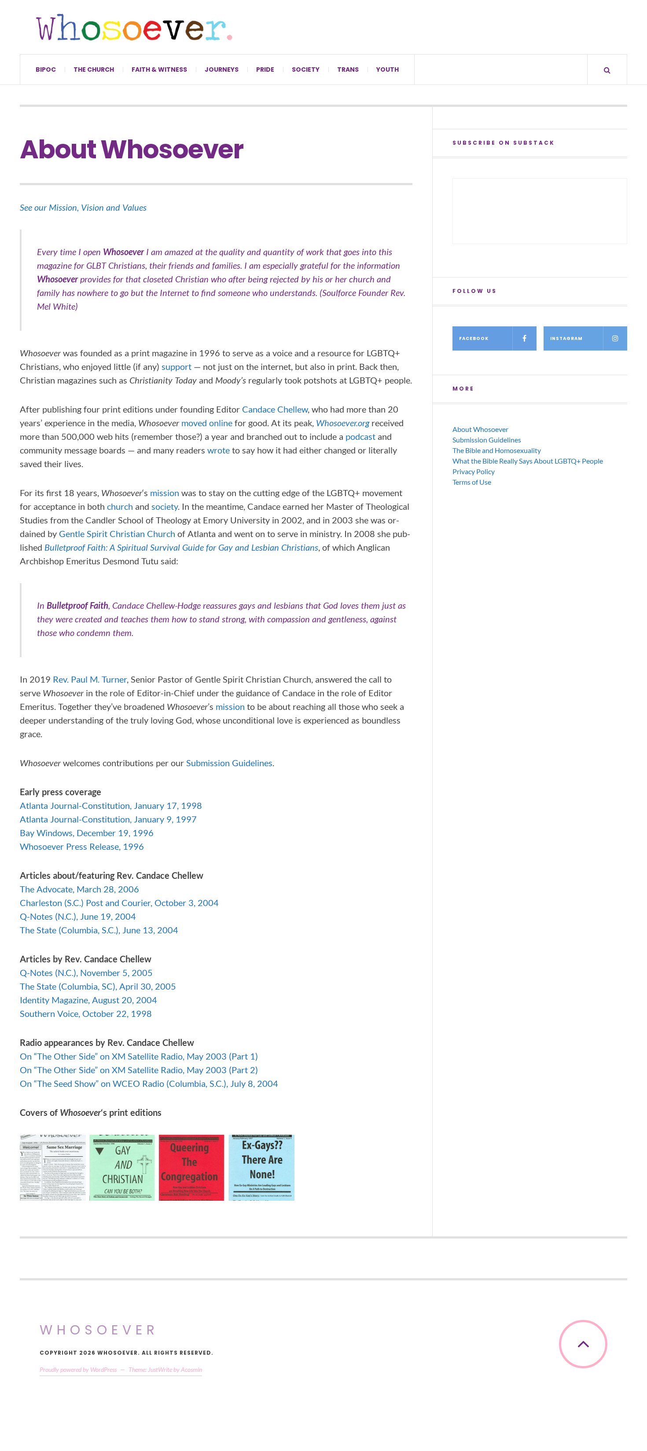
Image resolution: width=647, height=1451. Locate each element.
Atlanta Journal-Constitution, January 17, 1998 (111, 805)
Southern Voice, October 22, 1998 (86, 1013)
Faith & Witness (159, 69)
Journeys (222, 69)
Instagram (566, 338)
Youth (387, 69)
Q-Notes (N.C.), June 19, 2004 (78, 916)
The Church (94, 69)
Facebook (474, 338)
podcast (360, 436)
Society (306, 69)
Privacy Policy (473, 471)
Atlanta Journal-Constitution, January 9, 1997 (108, 819)
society (164, 506)
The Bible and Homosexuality (496, 450)
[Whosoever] (134, 27)
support (176, 366)
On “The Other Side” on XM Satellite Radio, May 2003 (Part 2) (139, 1069)
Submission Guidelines (229, 762)
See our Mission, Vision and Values (83, 207)
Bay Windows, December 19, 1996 (87, 832)
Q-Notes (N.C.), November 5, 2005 (86, 972)
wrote (218, 450)
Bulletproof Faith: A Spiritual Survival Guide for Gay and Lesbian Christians (181, 547)
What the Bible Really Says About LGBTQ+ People (527, 461)
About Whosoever (480, 429)
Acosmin (191, 1369)
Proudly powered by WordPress (78, 1369)
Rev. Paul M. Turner (90, 679)
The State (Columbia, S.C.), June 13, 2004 (99, 930)
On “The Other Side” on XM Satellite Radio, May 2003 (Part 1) (139, 1056)
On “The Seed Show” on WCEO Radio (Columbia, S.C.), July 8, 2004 (149, 1083)
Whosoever (99, 1329)
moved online (206, 422)
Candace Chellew (275, 409)
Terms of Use (471, 482)
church (120, 506)
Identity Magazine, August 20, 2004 (88, 999)
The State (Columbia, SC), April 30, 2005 (98, 986)
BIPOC (46, 69)
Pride (265, 69)
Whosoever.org (342, 422)
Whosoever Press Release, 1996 (82, 846)
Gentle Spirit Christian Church (117, 533)
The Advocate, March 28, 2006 (79, 889)
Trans (348, 69)
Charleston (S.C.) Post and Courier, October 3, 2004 (119, 902)
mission (164, 492)
